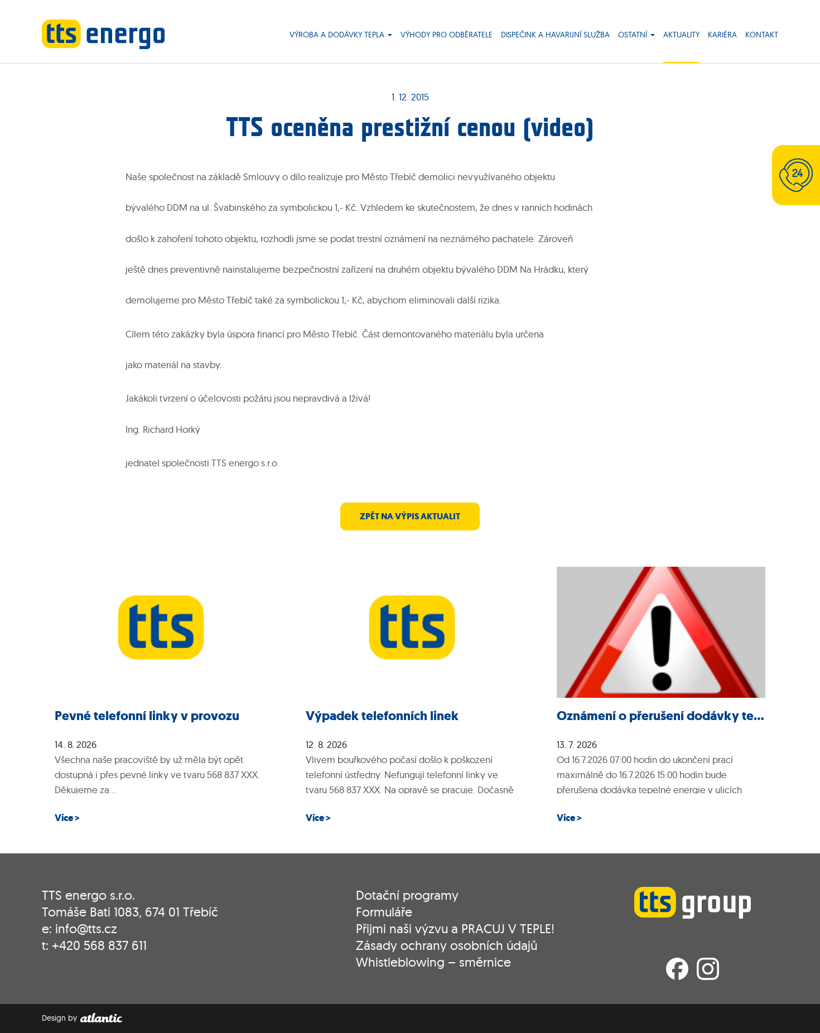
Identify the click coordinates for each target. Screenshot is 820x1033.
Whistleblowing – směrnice (433, 962)
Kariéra (722, 35)
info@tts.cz (86, 928)
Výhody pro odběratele (447, 35)
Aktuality (681, 35)
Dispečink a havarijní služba (555, 35)
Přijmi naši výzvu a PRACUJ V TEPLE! (455, 928)
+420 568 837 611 (99, 945)
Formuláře (384, 912)
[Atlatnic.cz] (100, 1018)
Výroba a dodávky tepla (338, 35)
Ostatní (633, 35)
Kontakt (761, 35)
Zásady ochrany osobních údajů (446, 945)
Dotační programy (407, 895)
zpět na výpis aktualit (410, 516)
